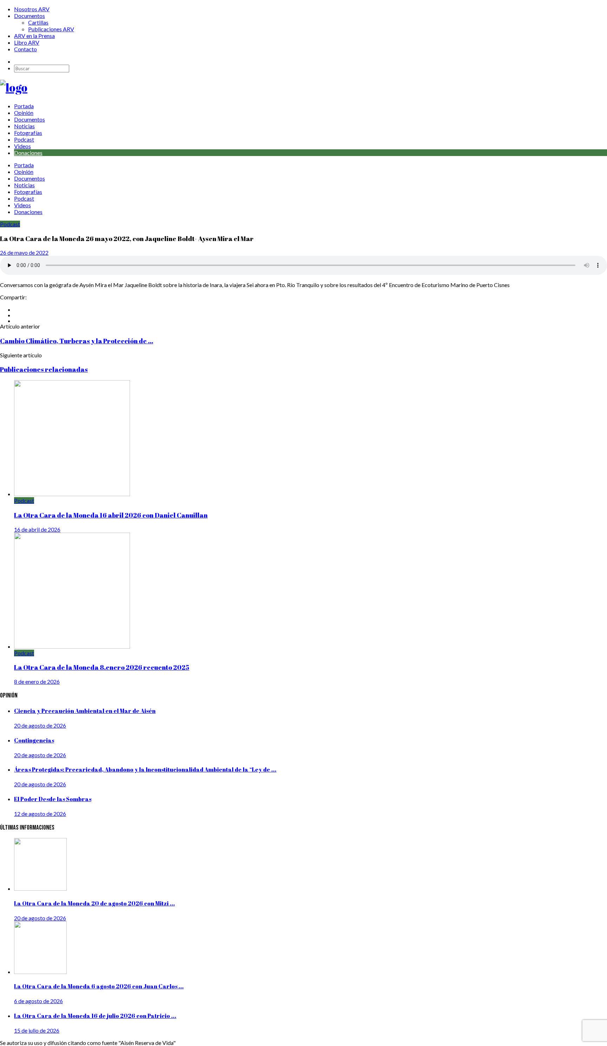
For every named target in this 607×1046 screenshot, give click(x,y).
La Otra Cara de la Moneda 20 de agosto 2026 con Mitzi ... (94, 903)
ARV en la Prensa (34, 35)
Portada (24, 106)
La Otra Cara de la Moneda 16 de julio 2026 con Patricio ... (95, 1016)
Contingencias (34, 740)
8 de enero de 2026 (37, 681)
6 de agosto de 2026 (38, 1001)
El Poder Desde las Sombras (52, 799)
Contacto (25, 49)
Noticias (24, 126)
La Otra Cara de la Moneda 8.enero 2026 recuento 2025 (101, 667)
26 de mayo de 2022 (24, 252)
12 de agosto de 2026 (40, 813)
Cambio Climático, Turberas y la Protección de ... (76, 340)
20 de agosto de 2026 (40, 725)
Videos (22, 146)
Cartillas (38, 22)
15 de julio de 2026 (36, 1030)
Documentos (29, 15)
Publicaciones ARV (51, 29)
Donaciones (28, 152)
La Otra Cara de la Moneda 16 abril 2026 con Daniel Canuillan (111, 515)
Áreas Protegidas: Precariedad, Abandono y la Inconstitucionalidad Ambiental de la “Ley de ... (145, 769)
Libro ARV (26, 42)
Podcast (24, 139)
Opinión (23, 112)
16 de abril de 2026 (37, 529)
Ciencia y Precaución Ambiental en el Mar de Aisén (85, 711)
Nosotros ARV (32, 9)
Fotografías (28, 132)
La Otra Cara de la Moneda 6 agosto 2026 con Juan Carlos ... (99, 986)
